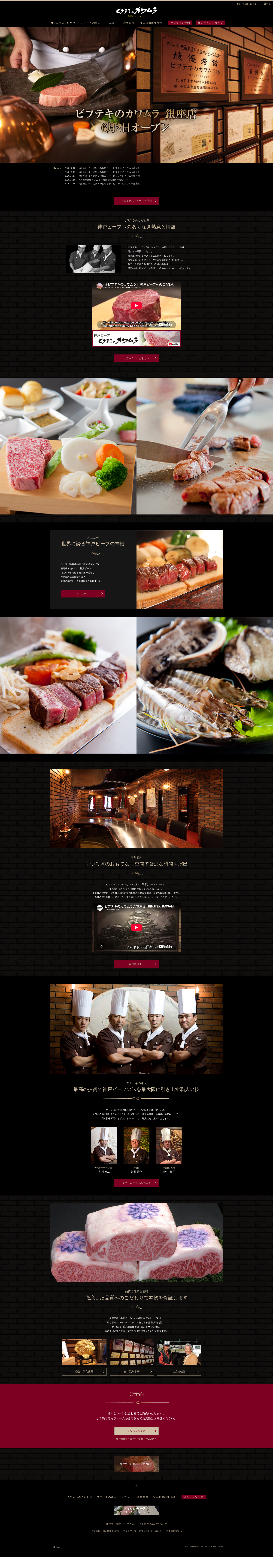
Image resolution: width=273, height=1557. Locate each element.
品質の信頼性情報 (151, 22)
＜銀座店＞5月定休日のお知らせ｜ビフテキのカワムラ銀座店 (109, 176)
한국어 (267, 4)
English (253, 4)
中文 (260, 4)
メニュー (111, 22)
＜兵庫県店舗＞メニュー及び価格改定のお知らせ (103, 180)
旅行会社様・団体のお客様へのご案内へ (136, 1439)
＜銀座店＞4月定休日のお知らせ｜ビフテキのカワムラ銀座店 (109, 183)
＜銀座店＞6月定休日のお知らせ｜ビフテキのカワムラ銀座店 (109, 172)
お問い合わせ (145, 1531)
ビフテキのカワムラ (136, 11)
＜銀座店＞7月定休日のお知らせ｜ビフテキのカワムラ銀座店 (109, 168)
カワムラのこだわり (63, 22)
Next (270, 94)
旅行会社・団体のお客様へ (168, 1531)
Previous (3, 94)
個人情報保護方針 (112, 1531)
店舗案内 (128, 22)
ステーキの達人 (91, 22)
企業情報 (95, 1531)
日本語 (245, 4)
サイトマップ (129, 1531)
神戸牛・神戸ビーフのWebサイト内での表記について (136, 1524)
